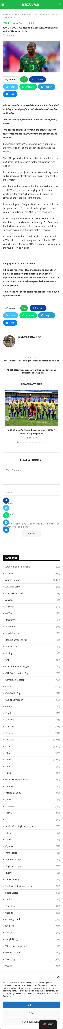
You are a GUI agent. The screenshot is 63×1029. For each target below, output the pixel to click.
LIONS (32, 812)
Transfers (32, 906)
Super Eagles (32, 892)
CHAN (32, 686)
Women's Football (32, 952)
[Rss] (60, 13)
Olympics (32, 846)
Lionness (32, 806)
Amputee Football (32, 593)
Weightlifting (32, 939)
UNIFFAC (32, 926)
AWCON (32, 613)
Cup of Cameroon (32, 699)
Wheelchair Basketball (32, 946)
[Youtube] (47, 13)
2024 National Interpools (32, 566)
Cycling (32, 706)
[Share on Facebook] (6, 500)
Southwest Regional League (32, 886)
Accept (31, 1005)
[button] (58, 976)
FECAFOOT (32, 746)
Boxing (32, 653)
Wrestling (32, 965)
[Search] (59, 4)
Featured (32, 739)
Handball (32, 786)
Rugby (32, 872)
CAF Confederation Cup (32, 673)
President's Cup (32, 859)
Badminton (32, 619)
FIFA (32, 753)
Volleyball (32, 932)
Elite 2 (32, 713)
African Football (32, 579)
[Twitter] (36, 13)
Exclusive (32, 733)
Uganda (32, 912)
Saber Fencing (32, 879)
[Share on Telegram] (6, 522)
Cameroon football (32, 679)
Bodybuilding (32, 646)
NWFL (32, 839)
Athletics (32, 606)
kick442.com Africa (29, 336)
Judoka (32, 799)
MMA (32, 819)
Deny (31, 1013)
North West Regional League (32, 826)
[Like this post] (25, 79)
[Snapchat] (54, 13)
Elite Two (32, 726)
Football (32, 759)
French (32, 766)
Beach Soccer (32, 633)
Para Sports (32, 852)
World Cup (32, 959)
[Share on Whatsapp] (6, 515)
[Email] (50, 13)
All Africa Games (32, 586)
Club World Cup (32, 693)
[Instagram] (40, 13)
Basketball (32, 626)
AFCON (32, 573)
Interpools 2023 (32, 792)
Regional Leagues (32, 866)
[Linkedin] (43, 13)
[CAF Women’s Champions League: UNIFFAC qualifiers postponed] (31, 408)
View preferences (31, 1021)
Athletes (32, 599)
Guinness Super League (32, 779)
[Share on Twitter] (6, 508)
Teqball (32, 899)
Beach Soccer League (32, 639)
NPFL (32, 832)
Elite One (32, 719)
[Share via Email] (6, 530)
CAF (32, 659)
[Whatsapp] (57, 13)
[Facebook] (33, 13)
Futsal (32, 772)
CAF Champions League (32, 666)
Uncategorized (32, 919)
